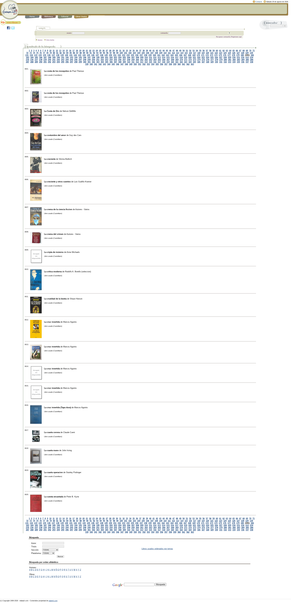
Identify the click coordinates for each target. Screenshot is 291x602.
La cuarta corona (52, 432)
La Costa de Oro (51, 111)
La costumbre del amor (55, 135)
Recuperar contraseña (223, 37)
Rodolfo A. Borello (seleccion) (78, 271)
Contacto (258, 2)
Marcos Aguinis (70, 322)
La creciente (49, 159)
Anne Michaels (73, 252)
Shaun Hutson (76, 299)
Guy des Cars (75, 135)
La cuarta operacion (53, 472)
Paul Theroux (78, 71)
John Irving (67, 450)
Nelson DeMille (69, 111)
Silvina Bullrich (65, 159)
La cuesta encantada (53, 497)
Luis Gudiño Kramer (82, 181)
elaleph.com (53, 601)
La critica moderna (53, 271)
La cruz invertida (52, 322)
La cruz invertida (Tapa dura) (57, 407)
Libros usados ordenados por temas (157, 549)
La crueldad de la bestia (55, 299)
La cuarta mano (51, 450)
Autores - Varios (82, 209)
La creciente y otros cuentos (57, 181)
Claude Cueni (69, 432)
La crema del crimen (53, 234)
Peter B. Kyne (73, 497)
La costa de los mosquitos (56, 71)
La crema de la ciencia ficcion (58, 209)
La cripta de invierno (54, 252)
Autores (40, 40)
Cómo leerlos (50, 40)
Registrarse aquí (236, 37)
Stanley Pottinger (73, 472)
